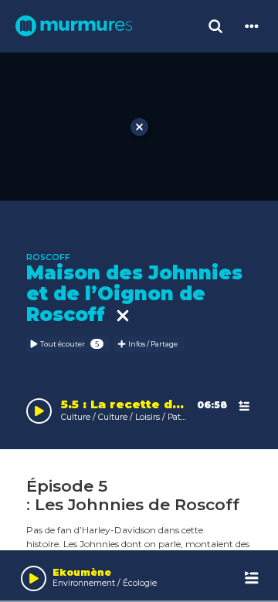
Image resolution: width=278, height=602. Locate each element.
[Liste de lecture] (252, 578)
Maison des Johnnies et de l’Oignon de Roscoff (134, 293)
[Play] (33, 578)
